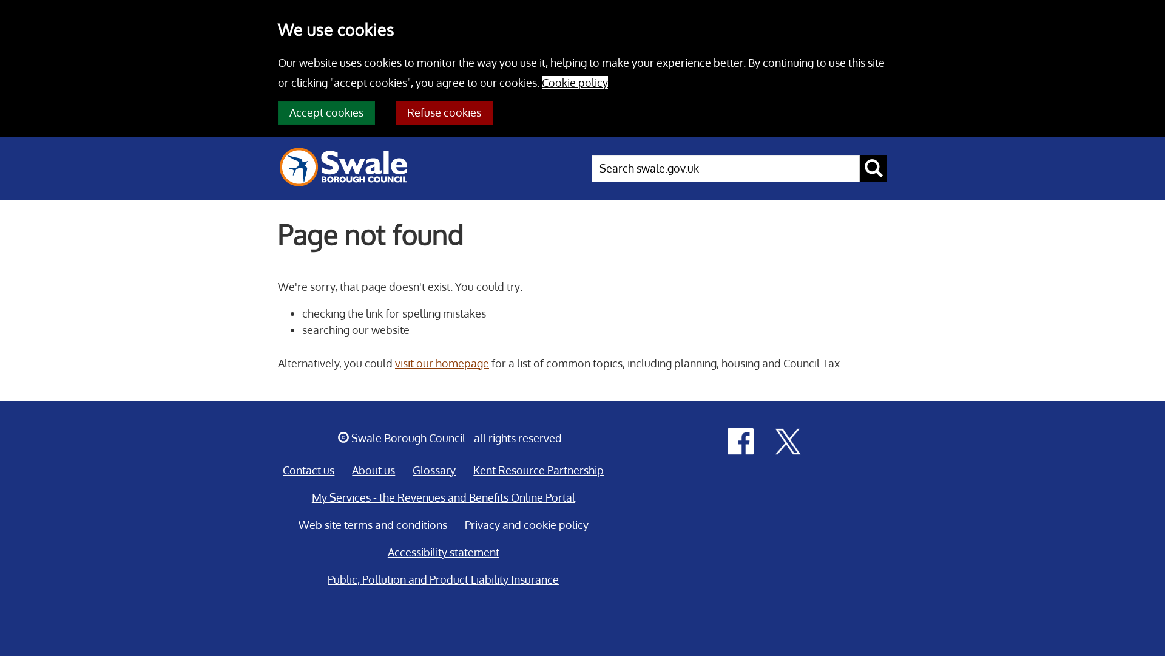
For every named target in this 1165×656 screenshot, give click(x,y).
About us (373, 470)
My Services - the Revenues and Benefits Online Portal (443, 497)
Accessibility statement (443, 552)
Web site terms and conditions (373, 524)
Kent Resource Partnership (538, 470)
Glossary (434, 470)
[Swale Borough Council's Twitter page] (788, 440)
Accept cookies (326, 112)
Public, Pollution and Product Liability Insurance (443, 579)
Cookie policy (575, 82)
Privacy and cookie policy (527, 524)
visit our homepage (442, 363)
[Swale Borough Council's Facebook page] (740, 440)
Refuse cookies (444, 112)
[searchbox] (726, 168)
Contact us (308, 470)
